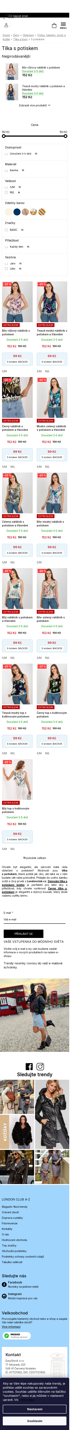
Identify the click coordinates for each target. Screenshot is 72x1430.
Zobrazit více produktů (33, 105)
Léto (15, 268)
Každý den (19, 246)
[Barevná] (42, 212)
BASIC (16, 229)
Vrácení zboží (10, 1212)
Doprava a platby (12, 1217)
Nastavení (34, 1409)
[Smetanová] (8, 212)
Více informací (11, 1326)
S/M (15, 187)
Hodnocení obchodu (14, 1239)
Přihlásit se (23, 934)
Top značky (9, 1245)
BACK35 (17, 361)
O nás (5, 1234)
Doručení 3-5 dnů (23, 153)
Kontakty (7, 1228)
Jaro (16, 263)
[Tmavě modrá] (17, 212)
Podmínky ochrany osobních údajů (23, 1256)
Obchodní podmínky (14, 1251)
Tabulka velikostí (12, 1262)
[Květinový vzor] (33, 212)
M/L (15, 192)
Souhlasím (34, 1421)
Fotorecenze (10, 1223)
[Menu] (63, 25)
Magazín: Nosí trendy (15, 1206)
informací (28, 1400)
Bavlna (17, 170)
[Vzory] (25, 212)
